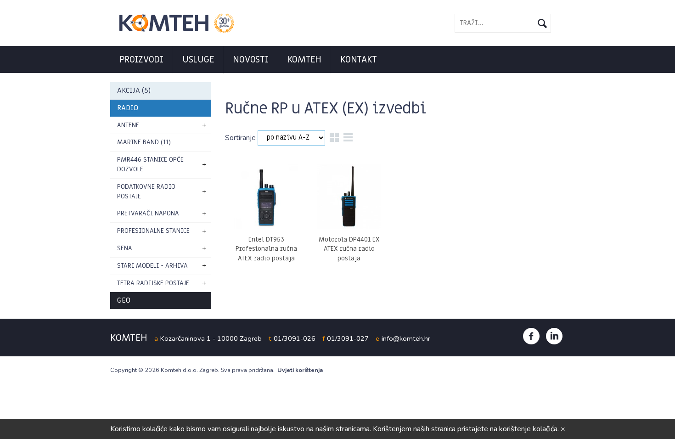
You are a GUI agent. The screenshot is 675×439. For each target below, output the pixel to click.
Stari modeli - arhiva (152, 265)
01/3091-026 (294, 338)
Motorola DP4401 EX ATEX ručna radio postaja (349, 249)
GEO (123, 300)
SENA (124, 248)
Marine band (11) (144, 142)
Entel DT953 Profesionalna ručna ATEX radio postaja (266, 249)
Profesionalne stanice (153, 230)
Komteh (304, 60)
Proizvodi (141, 60)
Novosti (250, 60)
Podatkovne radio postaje (146, 191)
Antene (128, 125)
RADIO (127, 108)
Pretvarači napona (148, 213)
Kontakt (358, 60)
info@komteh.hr (406, 338)
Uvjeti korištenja (300, 370)
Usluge (198, 60)
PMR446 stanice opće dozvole (150, 164)
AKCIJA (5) (134, 90)
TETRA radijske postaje (153, 283)
